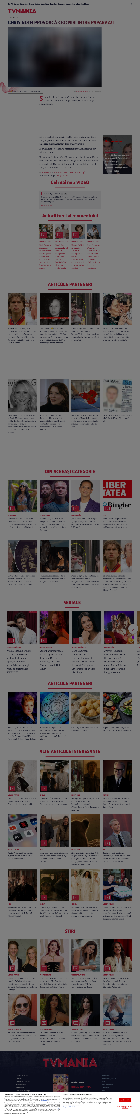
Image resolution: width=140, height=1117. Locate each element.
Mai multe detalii (45, 1100)
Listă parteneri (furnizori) (69, 1107)
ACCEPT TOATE (125, 1100)
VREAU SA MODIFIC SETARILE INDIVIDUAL (125, 1107)
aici (58, 1108)
